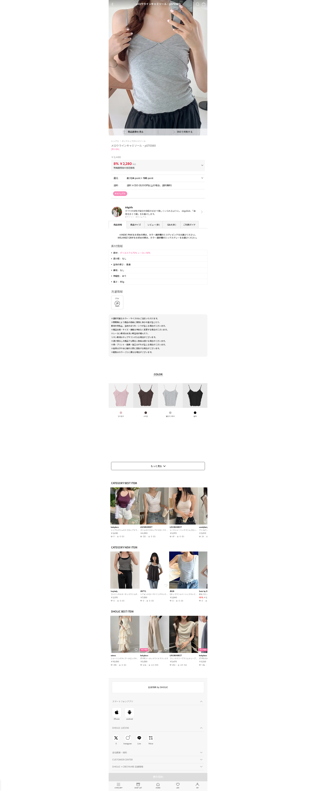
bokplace (115, 527)
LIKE (177, 788)
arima (113, 656)
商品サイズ (135, 224)
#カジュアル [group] (120, 193)
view (201, 211)
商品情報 (118, 224)
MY (197, 788)
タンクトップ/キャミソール (134, 141)
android (129, 719)
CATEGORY (118, 788)
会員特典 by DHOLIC (158, 687)
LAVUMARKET (146, 527)
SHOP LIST (138, 788)
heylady (114, 591)
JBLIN (172, 591)
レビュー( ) (153, 224)
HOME (158, 788)
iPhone (117, 719)
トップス (115, 141)
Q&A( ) (171, 224)
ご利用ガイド (189, 224)
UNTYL (143, 591)
